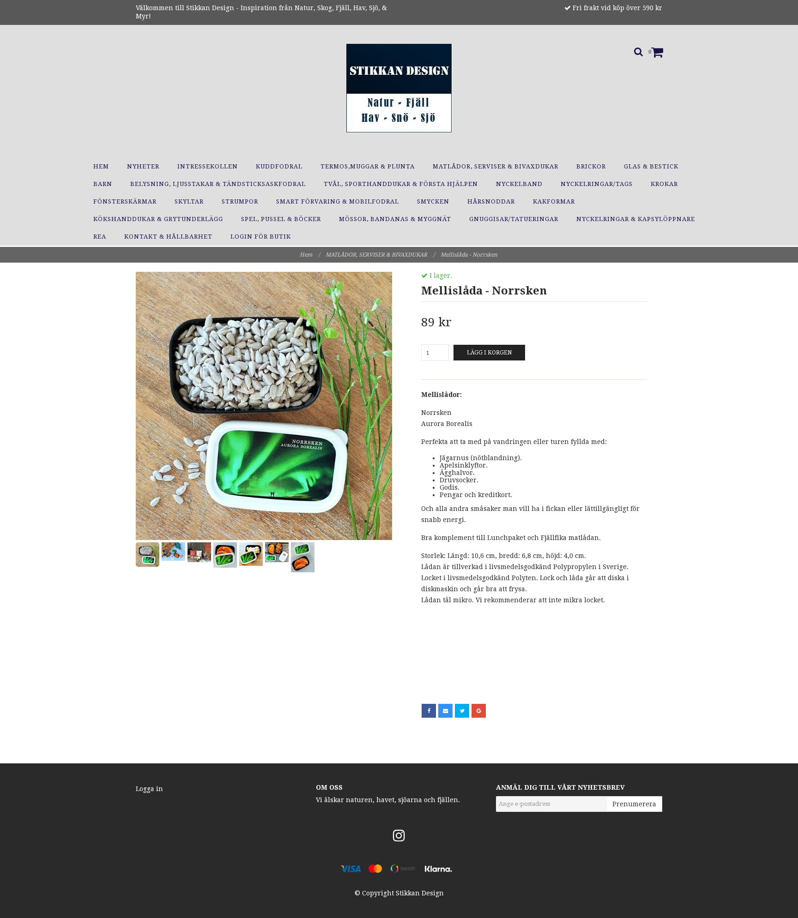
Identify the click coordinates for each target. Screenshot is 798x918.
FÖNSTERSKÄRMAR (125, 201)
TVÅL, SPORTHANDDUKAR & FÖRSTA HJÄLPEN (401, 183)
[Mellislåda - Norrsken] (264, 406)
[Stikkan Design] (399, 88)
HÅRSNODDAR (491, 201)
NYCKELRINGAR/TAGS (597, 183)
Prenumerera (634, 804)
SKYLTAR (189, 201)
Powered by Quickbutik (399, 901)
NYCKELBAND (519, 183)
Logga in (149, 788)
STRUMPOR (240, 201)
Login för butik (260, 236)
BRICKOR (591, 166)
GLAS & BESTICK (651, 166)
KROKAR (664, 183)
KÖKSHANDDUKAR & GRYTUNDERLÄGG (158, 219)
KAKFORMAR (554, 201)
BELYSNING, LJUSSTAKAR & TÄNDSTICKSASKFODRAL (218, 183)
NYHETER (143, 166)
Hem (101, 166)
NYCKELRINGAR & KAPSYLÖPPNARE (635, 219)
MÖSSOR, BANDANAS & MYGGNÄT (395, 219)
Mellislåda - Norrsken (470, 255)
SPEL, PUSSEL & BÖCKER (281, 219)
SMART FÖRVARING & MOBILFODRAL (337, 201)
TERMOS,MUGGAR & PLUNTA (367, 166)
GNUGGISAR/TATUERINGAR (513, 219)
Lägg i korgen (489, 352)
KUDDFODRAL (279, 166)
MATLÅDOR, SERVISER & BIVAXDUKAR (495, 166)
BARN (102, 183)
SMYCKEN (433, 201)
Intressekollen (207, 166)
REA (99, 236)
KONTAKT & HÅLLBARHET (168, 236)
